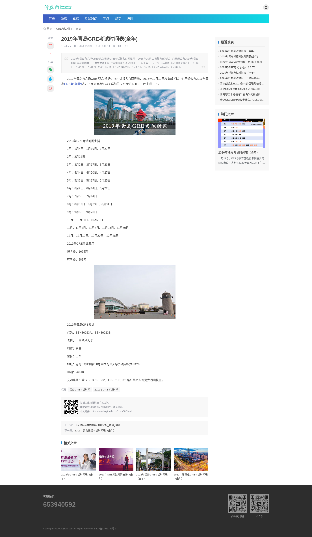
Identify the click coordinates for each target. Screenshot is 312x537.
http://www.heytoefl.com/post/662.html (112, 411)
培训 (130, 19)
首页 (52, 19)
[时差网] (80, 7)
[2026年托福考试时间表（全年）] (241, 133)
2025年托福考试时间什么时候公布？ (240, 78)
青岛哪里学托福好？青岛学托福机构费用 (243, 94)
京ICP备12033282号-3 (105, 528)
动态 (63, 19)
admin (67, 45)
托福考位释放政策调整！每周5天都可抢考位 (245, 61)
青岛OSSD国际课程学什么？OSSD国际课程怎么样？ (250, 99)
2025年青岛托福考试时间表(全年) (239, 56)
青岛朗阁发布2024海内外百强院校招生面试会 (245, 83)
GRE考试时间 (64, 28)
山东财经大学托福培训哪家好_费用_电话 (97, 425)
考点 (106, 19)
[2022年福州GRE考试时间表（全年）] (153, 459)
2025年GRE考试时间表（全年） (238, 67)
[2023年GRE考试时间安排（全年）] (116, 459)
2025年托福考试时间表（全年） (238, 72)
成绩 (75, 19)
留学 (118, 19)
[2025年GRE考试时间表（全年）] (78, 459)
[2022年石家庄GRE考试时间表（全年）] (191, 459)
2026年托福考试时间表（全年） (238, 51)
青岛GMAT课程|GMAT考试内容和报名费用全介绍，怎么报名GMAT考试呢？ (263, 89)
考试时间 (90, 19)
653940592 (59, 504)
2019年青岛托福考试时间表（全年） (95, 430)
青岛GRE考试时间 (80, 389)
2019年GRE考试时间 (106, 389)
